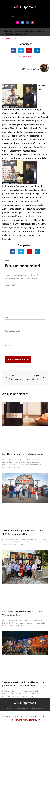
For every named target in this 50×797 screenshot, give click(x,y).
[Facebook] (27, 22)
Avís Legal (8, 709)
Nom (7, 317)
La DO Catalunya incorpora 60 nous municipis (23, 454)
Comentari (10, 285)
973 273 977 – (41, 716)
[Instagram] (17, 22)
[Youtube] (32, 22)
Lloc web (9, 345)
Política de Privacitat (37, 709)
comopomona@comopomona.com (25, 720)
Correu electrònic (13, 331)
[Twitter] (22, 22)
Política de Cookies (21, 709)
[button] (13, 50)
